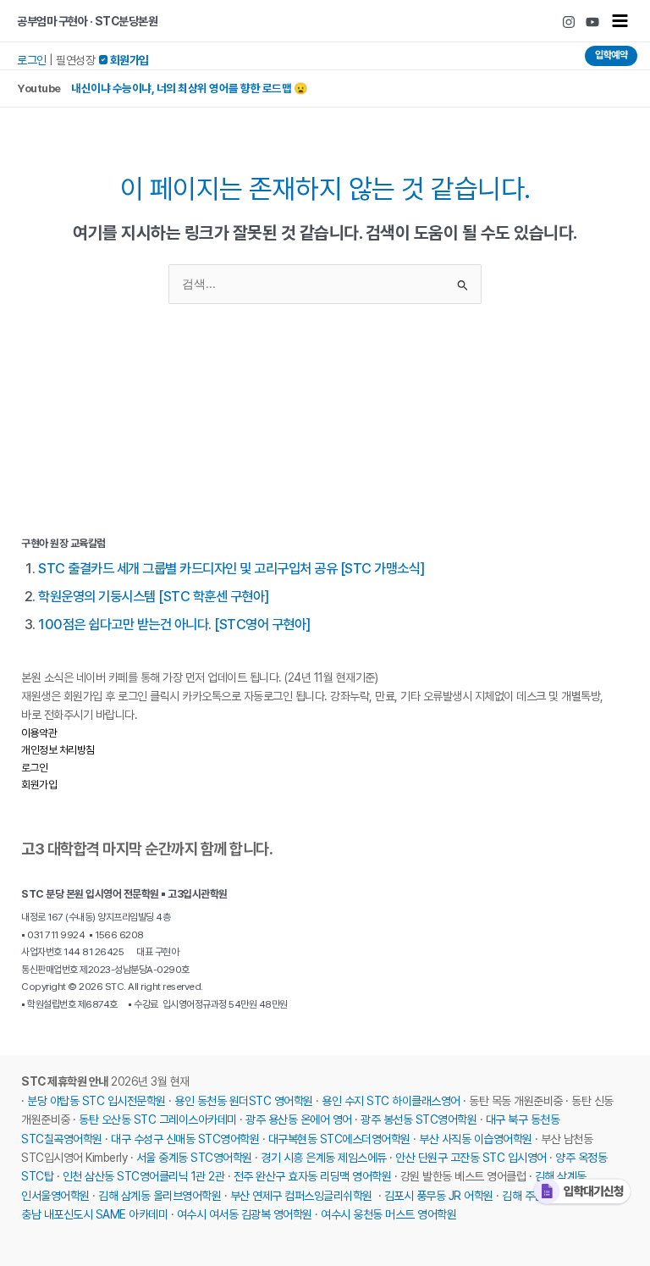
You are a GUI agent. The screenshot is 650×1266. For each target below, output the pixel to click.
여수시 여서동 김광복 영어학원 (244, 1214)
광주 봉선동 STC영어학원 (418, 1119)
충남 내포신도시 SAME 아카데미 (94, 1214)
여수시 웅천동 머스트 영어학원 (388, 1214)
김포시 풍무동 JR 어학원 (438, 1195)
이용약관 (39, 733)
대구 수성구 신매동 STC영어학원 (185, 1139)
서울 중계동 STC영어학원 (194, 1157)
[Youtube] (592, 22)
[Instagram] (569, 22)
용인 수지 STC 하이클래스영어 (391, 1101)
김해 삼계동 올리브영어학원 (159, 1195)
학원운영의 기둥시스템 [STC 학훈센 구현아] (153, 596)
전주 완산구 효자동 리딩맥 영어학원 (313, 1176)
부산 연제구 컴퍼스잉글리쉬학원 (301, 1195)
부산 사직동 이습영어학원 (475, 1139)
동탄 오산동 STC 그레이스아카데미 (158, 1119)
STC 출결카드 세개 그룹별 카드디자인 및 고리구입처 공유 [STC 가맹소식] (231, 568)
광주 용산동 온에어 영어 (298, 1119)
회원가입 (39, 784)
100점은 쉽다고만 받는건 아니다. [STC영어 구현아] (174, 624)
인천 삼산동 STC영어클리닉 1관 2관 (144, 1176)
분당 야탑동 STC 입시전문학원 (96, 1101)
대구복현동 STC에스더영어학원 (339, 1139)
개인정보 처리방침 (58, 750)
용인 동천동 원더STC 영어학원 (243, 1101)
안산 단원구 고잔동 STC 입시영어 (471, 1157)
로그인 (32, 60)
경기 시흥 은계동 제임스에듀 (324, 1157)
